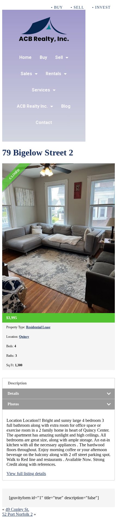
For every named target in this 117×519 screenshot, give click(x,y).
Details (13, 393)
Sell (59, 57)
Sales (26, 73)
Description (17, 383)
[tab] (58, 383)
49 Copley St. (17, 509)
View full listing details (26, 473)
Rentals (53, 73)
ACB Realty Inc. (32, 106)
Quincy (24, 337)
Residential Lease (38, 327)
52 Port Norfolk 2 (17, 514)
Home (25, 57)
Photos (13, 404)
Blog (65, 106)
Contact (44, 122)
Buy (43, 57)
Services (41, 90)
